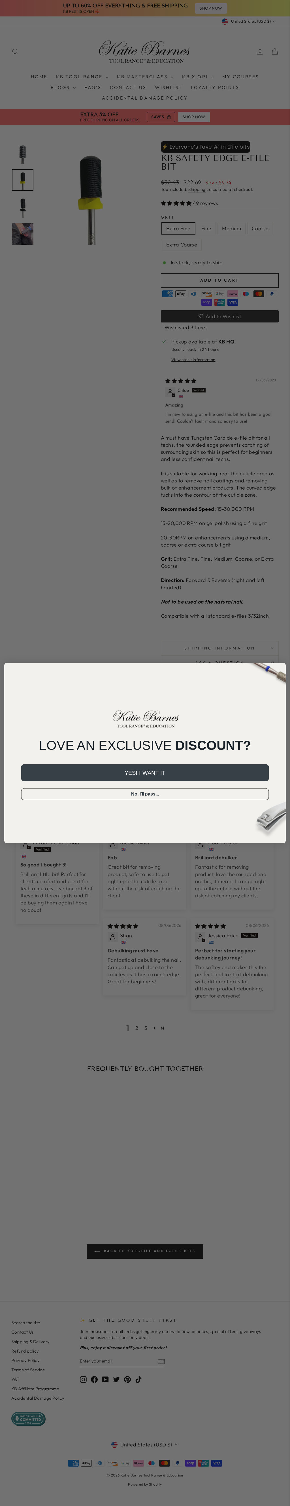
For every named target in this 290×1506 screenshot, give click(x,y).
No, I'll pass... (145, 794)
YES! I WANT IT (145, 773)
